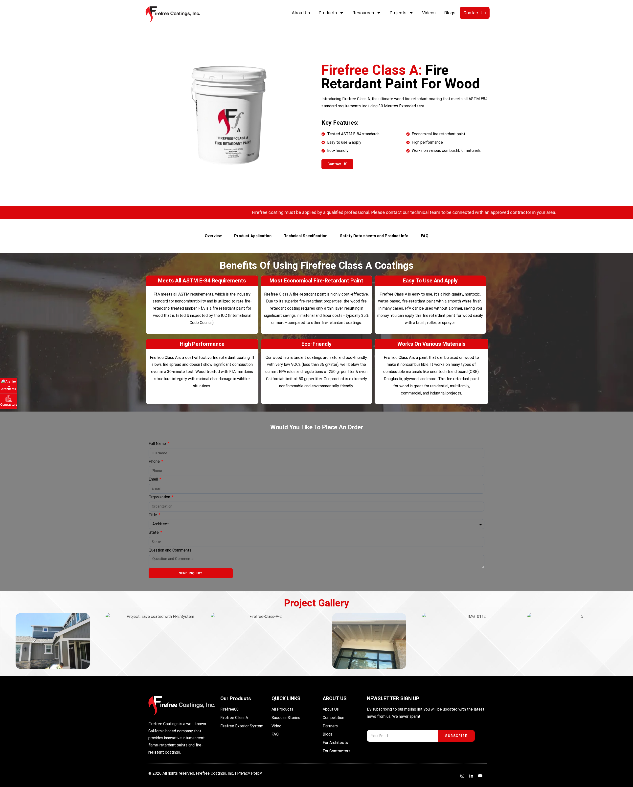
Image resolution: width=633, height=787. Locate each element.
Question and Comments (170, 550)
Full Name (158, 443)
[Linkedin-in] (471, 775)
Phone (155, 461)
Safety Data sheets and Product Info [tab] (374, 235)
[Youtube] (480, 775)
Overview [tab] (213, 235)
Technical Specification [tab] (305, 235)
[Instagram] (462, 775)
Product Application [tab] (252, 235)
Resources (363, 12)
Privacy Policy (249, 773)
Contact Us (474, 12)
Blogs (449, 12)
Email (154, 479)
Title (153, 514)
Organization (160, 497)
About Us (301, 12)
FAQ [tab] (425, 235)
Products (328, 12)
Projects (398, 12)
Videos (429, 12)
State (154, 532)
